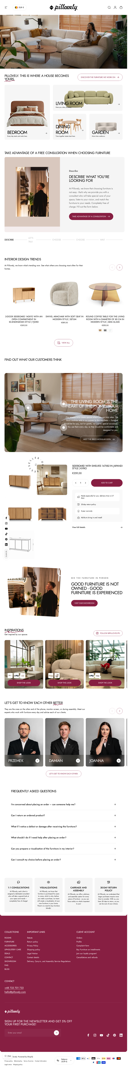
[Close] (118, 1024)
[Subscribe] (112, 1048)
